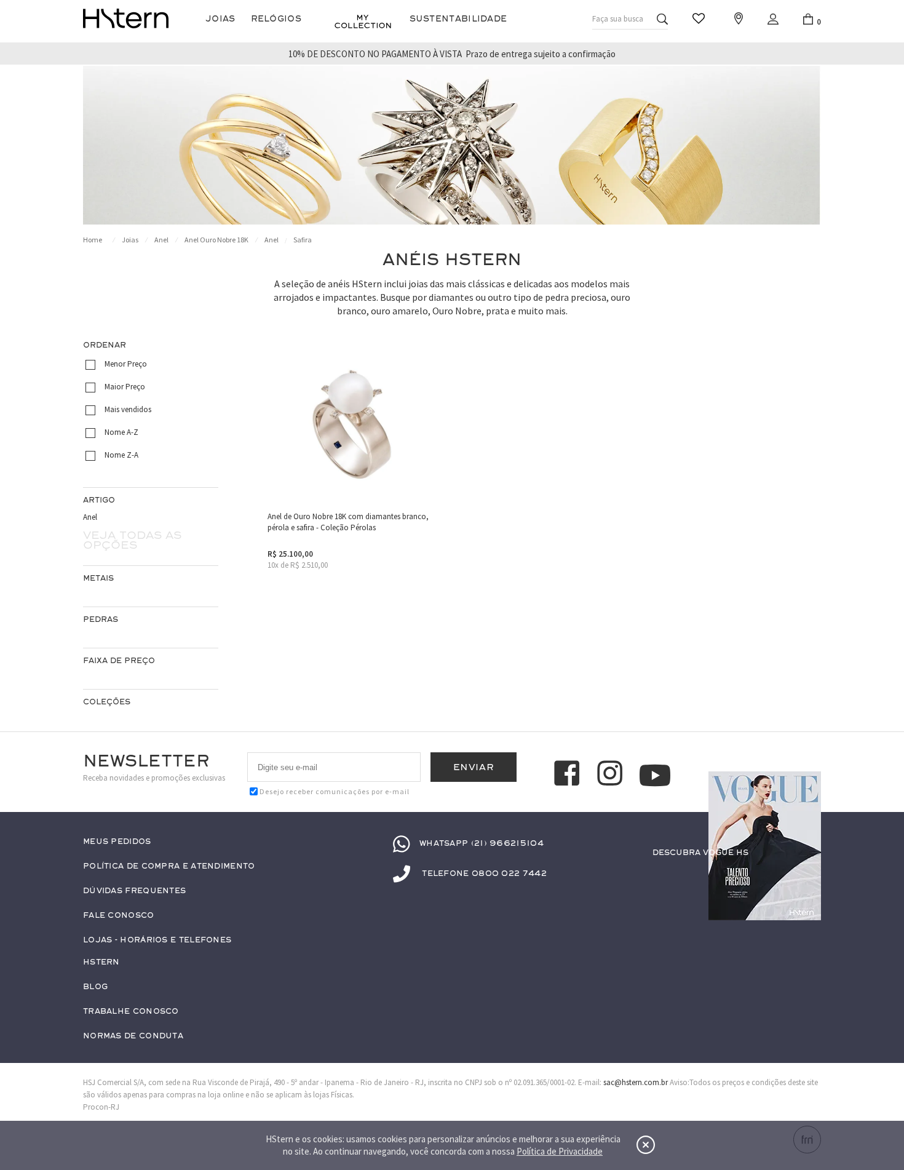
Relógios (276, 18)
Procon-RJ (101, 1107)
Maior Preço (125, 386)
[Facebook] (568, 775)
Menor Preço (126, 364)
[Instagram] (612, 775)
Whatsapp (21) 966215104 (481, 843)
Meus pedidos (117, 841)
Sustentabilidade (458, 18)
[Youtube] (655, 775)
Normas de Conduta (133, 1036)
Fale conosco (118, 915)
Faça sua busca (617, 19)
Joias (220, 18)
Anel (161, 239)
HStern (101, 962)
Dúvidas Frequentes (134, 891)
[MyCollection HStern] (363, 21)
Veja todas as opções (132, 540)
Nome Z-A (121, 455)
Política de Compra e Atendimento (169, 866)
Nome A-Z (121, 432)
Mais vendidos (128, 409)
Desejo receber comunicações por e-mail (335, 791)
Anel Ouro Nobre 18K (216, 239)
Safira (302, 239)
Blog (95, 987)
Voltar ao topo (806, 876)
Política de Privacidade (560, 1151)
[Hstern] (126, 18)
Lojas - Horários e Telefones (157, 940)
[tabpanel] (452, 145)
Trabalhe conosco (131, 1011)
